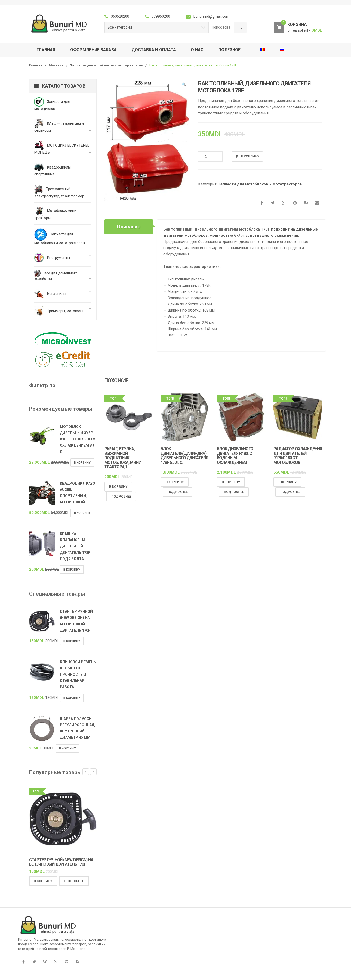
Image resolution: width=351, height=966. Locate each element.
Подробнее (121, 496)
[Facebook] (23, 962)
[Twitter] (34, 962)
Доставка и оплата (154, 49)
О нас (197, 49)
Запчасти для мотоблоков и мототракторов (106, 65)
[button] (184, 85)
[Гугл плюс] (56, 962)
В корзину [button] (118, 487)
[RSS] (77, 962)
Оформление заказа (93, 49)
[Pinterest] (66, 962)
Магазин (56, 65)
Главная (45, 49)
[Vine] (45, 962)
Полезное (230, 49)
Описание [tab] (128, 227)
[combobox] (221, 27)
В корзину (250, 156)
